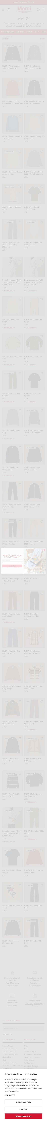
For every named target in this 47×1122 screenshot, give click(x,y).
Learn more (10, 1095)
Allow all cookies (23, 1116)
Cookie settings (23, 1102)
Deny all (23, 1109)
